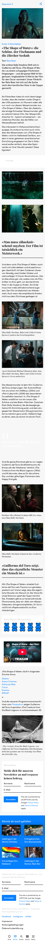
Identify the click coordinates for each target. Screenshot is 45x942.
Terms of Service (31, 805)
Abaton (5, 678)
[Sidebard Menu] (33, 936)
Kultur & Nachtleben (11, 43)
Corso (5, 687)
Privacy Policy (32, 802)
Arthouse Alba (8, 684)
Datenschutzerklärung (12, 928)
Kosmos (5, 690)
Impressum (7, 921)
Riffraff (5, 692)
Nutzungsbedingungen (13, 924)
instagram (18, 916)
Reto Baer (11, 60)
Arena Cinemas (9, 681)
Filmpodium (17, 704)
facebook (6, 916)
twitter (28, 916)
